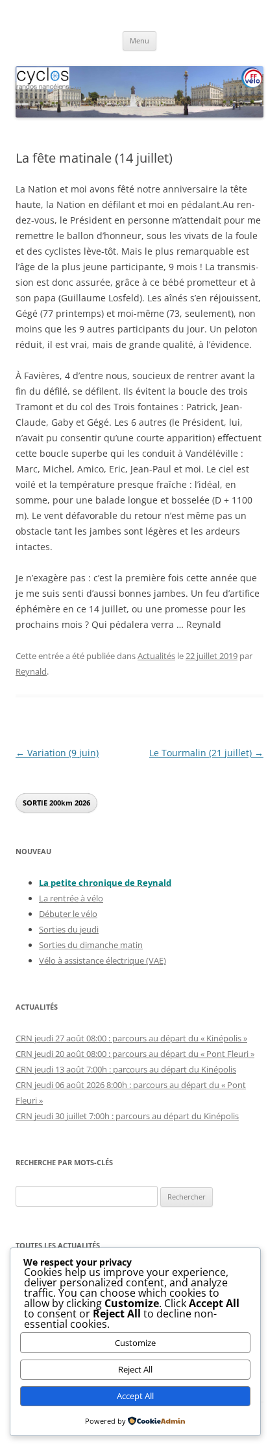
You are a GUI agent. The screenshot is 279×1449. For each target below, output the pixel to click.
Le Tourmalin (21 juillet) (206, 753)
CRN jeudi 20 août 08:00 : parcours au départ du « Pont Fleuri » (135, 1054)
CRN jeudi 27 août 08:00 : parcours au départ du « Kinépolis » (131, 1038)
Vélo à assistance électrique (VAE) (102, 960)
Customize (135, 1343)
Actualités (156, 656)
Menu (139, 40)
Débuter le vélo (68, 914)
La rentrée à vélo (71, 898)
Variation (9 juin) (57, 753)
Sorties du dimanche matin (91, 945)
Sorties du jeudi (69, 929)
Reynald (31, 671)
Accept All (135, 1396)
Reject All (135, 1369)
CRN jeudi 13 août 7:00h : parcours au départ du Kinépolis (126, 1069)
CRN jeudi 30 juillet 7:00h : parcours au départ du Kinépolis (127, 1116)
